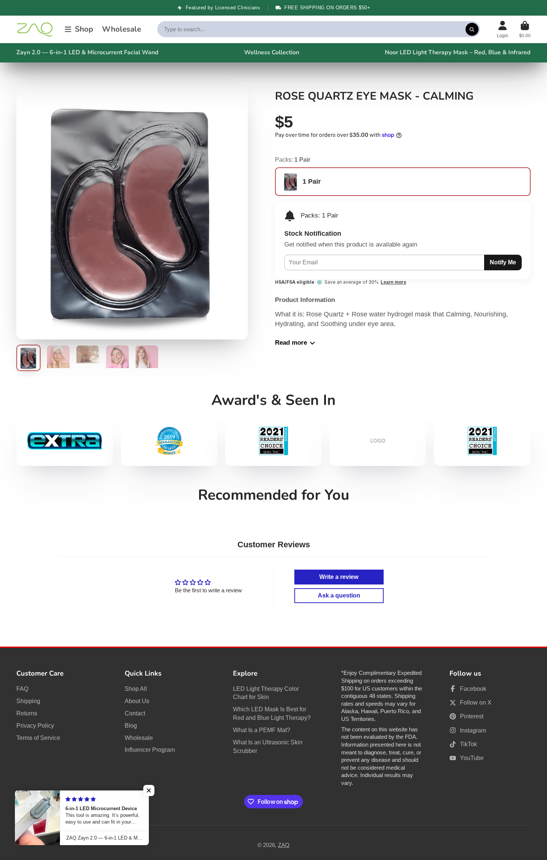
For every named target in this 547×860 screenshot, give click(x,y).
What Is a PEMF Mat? (261, 730)
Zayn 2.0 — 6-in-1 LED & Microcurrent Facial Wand (87, 52)
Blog (131, 725)
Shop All (136, 688)
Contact (135, 713)
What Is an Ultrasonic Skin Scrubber (268, 746)
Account (502, 29)
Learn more (393, 282)
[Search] (472, 29)
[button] (148, 790)
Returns (26, 713)
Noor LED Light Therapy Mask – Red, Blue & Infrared (458, 52)
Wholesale (121, 29)
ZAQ (284, 845)
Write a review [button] (338, 577)
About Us (137, 701)
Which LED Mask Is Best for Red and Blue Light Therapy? (272, 713)
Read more (291, 342)
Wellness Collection (271, 52)
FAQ (22, 688)
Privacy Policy (35, 725)
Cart (525, 29)
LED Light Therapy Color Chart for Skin (266, 692)
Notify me (503, 262)
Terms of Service (38, 737)
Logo (35, 29)
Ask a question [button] (339, 595)
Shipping (28, 701)
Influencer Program (150, 749)
